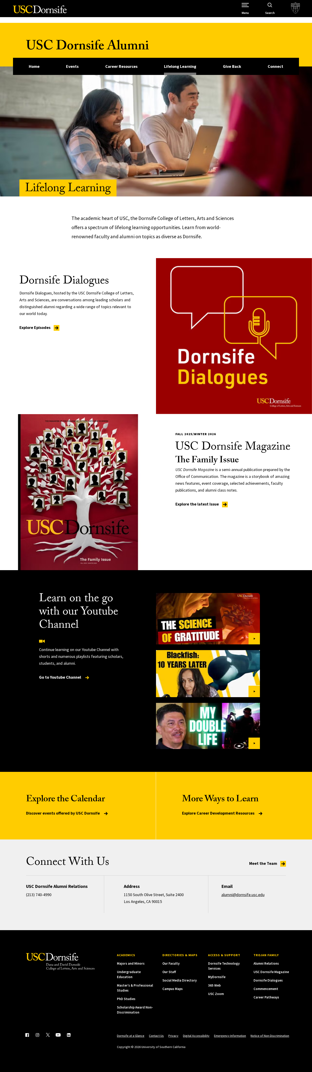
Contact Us (156, 1036)
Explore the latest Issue (197, 504)
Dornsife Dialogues (268, 980)
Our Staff (169, 972)
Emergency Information (230, 1036)
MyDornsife (216, 977)
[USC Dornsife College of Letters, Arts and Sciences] (40, 12)
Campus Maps (172, 989)
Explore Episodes (35, 327)
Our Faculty (171, 963)
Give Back (232, 66)
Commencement (266, 989)
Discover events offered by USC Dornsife (63, 813)
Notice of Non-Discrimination (270, 1036)
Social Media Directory (179, 980)
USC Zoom (216, 994)
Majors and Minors (131, 963)
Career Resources (121, 66)
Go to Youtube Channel (60, 677)
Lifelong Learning (180, 66)
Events (72, 66)
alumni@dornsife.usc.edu (242, 894)
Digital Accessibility (196, 1036)
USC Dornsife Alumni (87, 47)
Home (34, 66)
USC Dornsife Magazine (271, 972)
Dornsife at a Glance (130, 1036)
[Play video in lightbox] (208, 618)
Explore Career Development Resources (218, 813)
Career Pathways (266, 997)
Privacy (173, 1036)
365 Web (214, 985)
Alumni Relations (266, 963)
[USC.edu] (295, 8)
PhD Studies (126, 999)
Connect (275, 66)
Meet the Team (263, 863)
